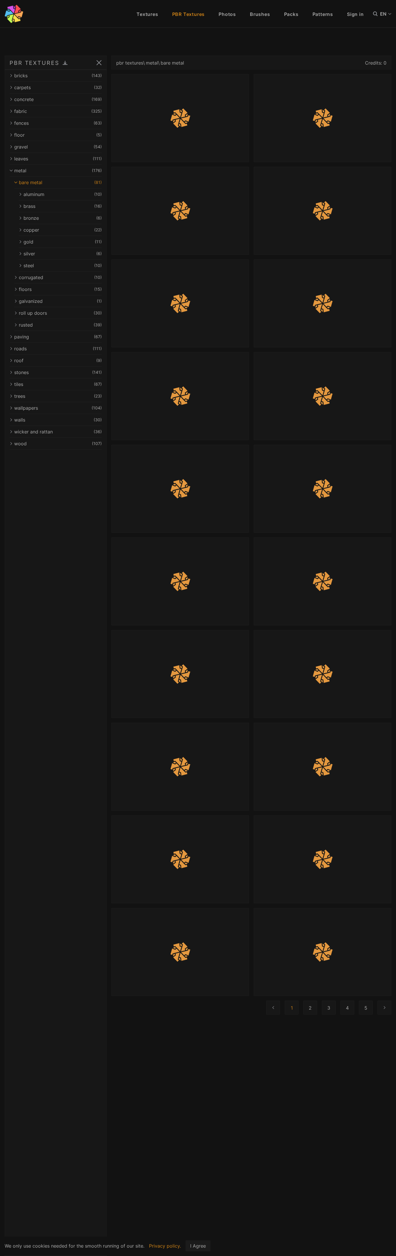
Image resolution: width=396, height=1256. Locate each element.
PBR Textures (188, 14)
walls (58, 420)
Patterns (323, 14)
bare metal (60, 182)
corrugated (60, 277)
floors (60, 289)
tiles (58, 384)
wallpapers (58, 408)
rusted (60, 325)
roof (58, 360)
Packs (291, 14)
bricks (58, 75)
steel (62, 265)
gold (62, 242)
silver (62, 254)
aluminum (62, 194)
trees (58, 396)
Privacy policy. (165, 1246)
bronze (62, 218)
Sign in (355, 14)
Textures (147, 14)
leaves (58, 159)
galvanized (60, 301)
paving (58, 337)
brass (62, 206)
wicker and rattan (58, 432)
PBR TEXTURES (34, 62)
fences (58, 123)
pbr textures (129, 63)
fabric (58, 111)
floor (58, 135)
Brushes (260, 14)
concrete (58, 99)
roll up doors (60, 313)
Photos (227, 14)
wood (58, 443)
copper (62, 230)
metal (58, 170)
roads (58, 348)
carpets (58, 87)
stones (58, 372)
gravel (58, 147)
